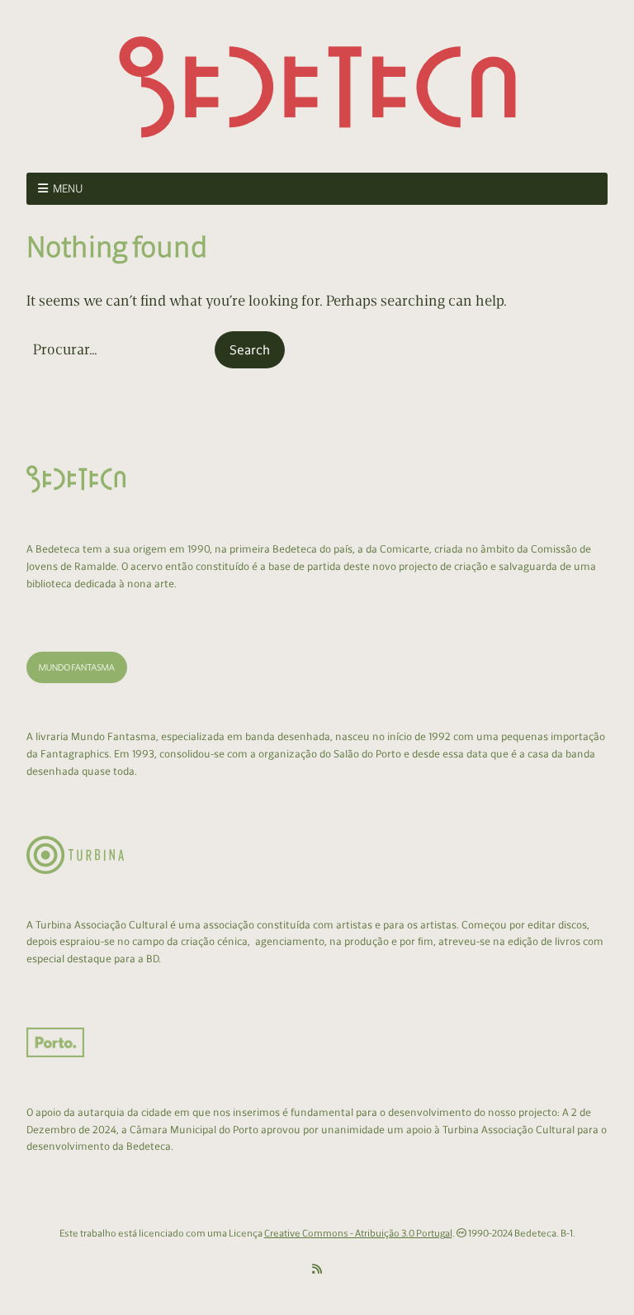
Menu (68, 189)
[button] (250, 350)
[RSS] (317, 1269)
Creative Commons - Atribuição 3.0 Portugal (358, 1233)
